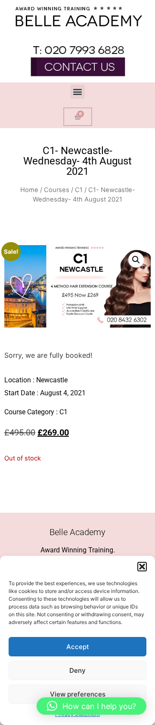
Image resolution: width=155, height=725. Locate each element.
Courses (56, 190)
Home (29, 190)
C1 (79, 190)
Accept (77, 647)
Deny (77, 670)
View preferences (77, 694)
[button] (142, 566)
